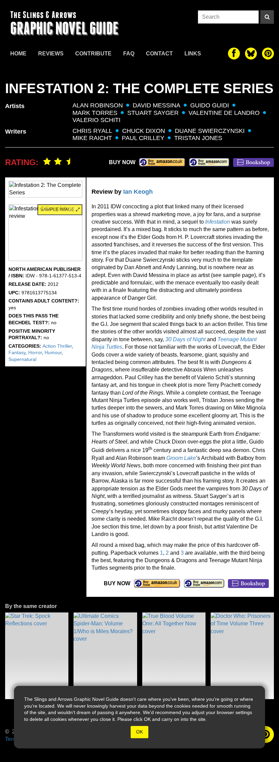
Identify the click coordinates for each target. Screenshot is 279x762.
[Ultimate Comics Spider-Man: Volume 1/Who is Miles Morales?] (105, 655)
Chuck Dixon (143, 130)
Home (18, 53)
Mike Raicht (92, 138)
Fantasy (17, 352)
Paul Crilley (143, 138)
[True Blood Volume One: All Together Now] (174, 655)
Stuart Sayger (153, 112)
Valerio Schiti (96, 120)
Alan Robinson (97, 105)
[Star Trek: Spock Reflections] (36, 655)
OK (139, 731)
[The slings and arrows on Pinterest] (268, 53)
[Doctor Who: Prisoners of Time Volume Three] (242, 655)
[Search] (267, 17)
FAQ (128, 53)
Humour (53, 352)
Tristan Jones (198, 138)
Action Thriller (57, 346)
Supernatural (22, 359)
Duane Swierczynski (210, 130)
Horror (35, 352)
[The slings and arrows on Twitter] (251, 53)
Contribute (93, 53)
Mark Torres (94, 112)
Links (192, 53)
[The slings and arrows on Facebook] (234, 53)
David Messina (156, 105)
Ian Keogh (138, 191)
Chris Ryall (92, 130)
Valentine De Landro (224, 112)
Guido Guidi (209, 105)
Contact (159, 53)
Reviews (51, 53)
